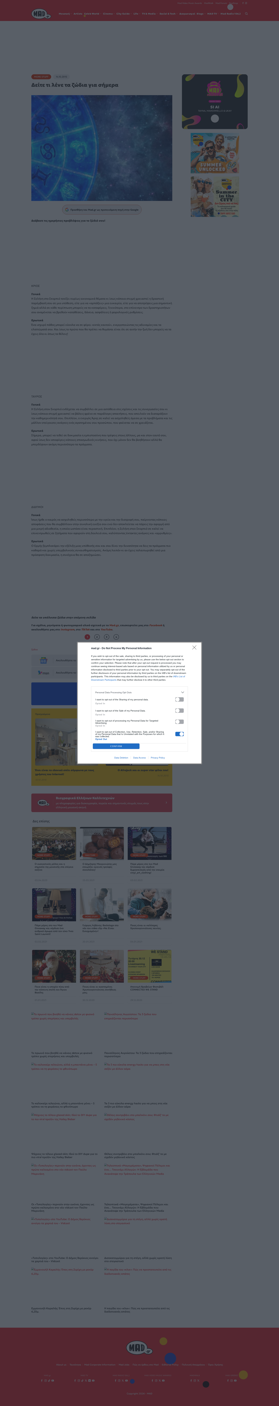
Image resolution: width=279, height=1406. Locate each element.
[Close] (195, 648)
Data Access (139, 757)
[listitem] (139, 692)
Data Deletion (121, 757)
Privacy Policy (158, 757)
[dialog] (139, 703)
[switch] (179, 699)
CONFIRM (116, 746)
